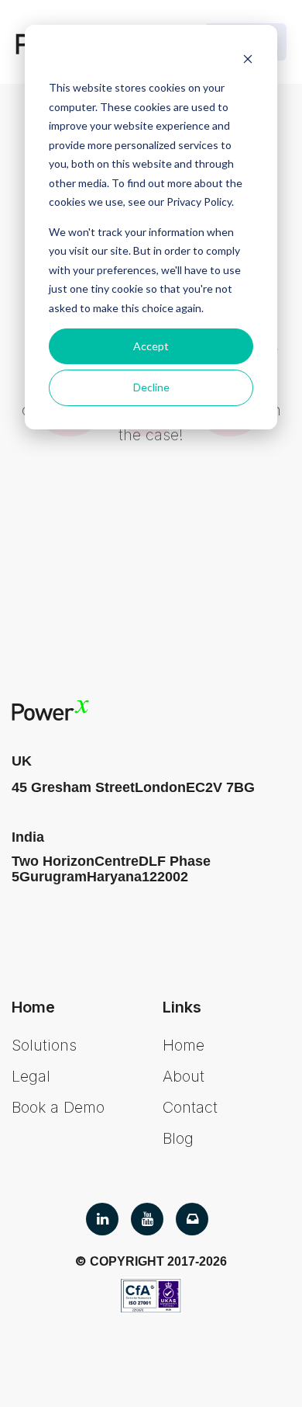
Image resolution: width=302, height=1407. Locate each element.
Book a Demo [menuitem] (58, 1107)
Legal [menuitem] (31, 1076)
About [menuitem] (183, 1076)
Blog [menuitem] (178, 1138)
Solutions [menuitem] (44, 1045)
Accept (151, 346)
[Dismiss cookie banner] (247, 58)
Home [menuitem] (183, 1045)
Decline (151, 387)
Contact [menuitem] (190, 1107)
